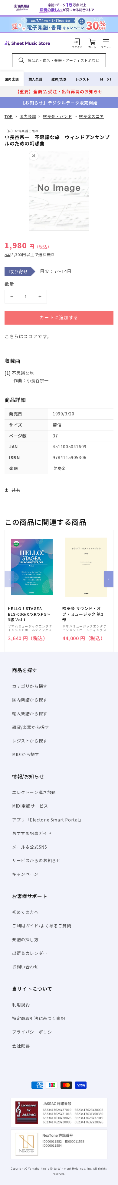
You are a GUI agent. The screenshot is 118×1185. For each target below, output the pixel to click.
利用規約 (21, 1005)
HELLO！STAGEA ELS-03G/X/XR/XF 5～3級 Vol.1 (29, 614)
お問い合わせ (25, 967)
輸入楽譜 (35, 79)
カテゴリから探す (30, 686)
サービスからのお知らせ (36, 860)
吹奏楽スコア (91, 116)
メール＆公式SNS (29, 847)
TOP (9, 116)
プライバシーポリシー (34, 1032)
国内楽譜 (12, 79)
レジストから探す (30, 741)
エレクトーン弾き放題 (34, 792)
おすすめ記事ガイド (32, 833)
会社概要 (21, 1046)
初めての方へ (25, 912)
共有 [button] (15, 490)
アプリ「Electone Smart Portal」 (48, 820)
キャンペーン (25, 874)
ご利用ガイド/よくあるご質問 (41, 926)
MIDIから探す (25, 754)
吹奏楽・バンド (57, 116)
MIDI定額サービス (30, 806)
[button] (105, 41)
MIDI (106, 79)
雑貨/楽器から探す (30, 727)
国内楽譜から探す (30, 700)
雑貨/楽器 (59, 79)
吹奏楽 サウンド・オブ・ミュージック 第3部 (82, 614)
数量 (9, 284)
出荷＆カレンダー (30, 953)
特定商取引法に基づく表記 (38, 1018)
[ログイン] (76, 41)
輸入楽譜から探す (30, 713)
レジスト (82, 79)
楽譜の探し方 (25, 939)
